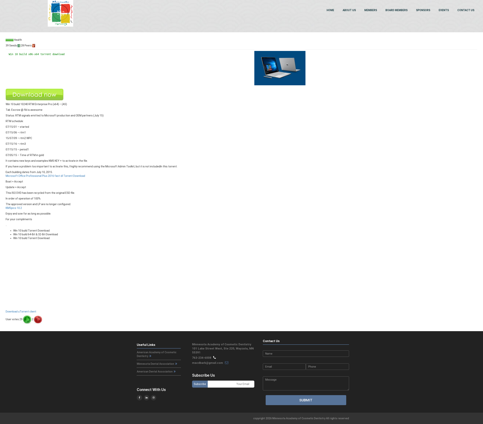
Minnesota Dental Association (156, 363)
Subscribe (200, 384)
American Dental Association (155, 371)
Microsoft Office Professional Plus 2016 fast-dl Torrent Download (45, 175)
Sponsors (423, 10)
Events (444, 10)
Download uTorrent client (21, 311)
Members (370, 10)
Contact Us (465, 10)
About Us (349, 10)
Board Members (396, 10)
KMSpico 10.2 (14, 207)
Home (330, 10)
